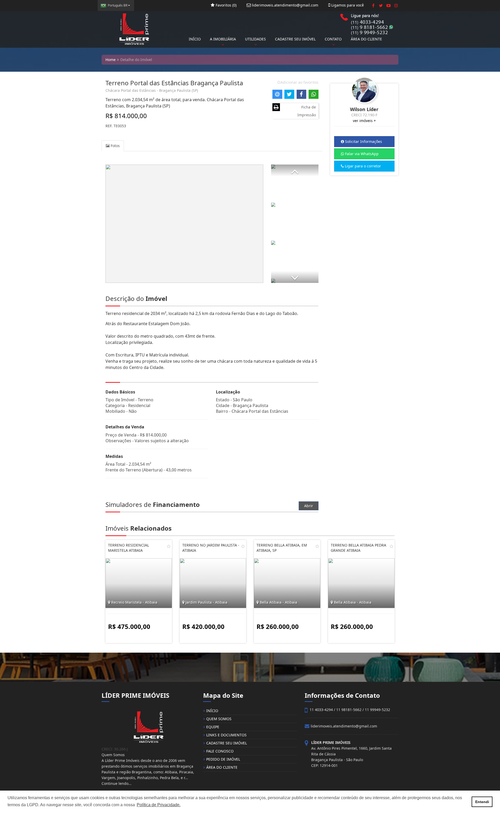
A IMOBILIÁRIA (223, 39)
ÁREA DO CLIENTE (366, 39)
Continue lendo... (117, 783)
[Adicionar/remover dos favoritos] (169, 546)
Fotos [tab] (115, 145)
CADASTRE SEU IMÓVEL (295, 39)
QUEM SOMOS (218, 718)
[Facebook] (373, 5)
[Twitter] (381, 5)
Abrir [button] (308, 505)
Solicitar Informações (363, 141)
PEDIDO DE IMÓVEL (222, 759)
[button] (294, 170)
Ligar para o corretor (362, 165)
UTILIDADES (255, 39)
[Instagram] (396, 5)
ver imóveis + (364, 120)
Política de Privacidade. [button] (158, 805)
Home (110, 59)
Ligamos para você (347, 5)
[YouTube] (388, 5)
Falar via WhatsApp (361, 153)
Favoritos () (225, 5)
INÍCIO (195, 39)
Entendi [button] (482, 802)
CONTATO (333, 39)
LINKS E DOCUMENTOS (226, 734)
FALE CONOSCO (219, 751)
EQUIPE (212, 726)
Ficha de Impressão (306, 111)
